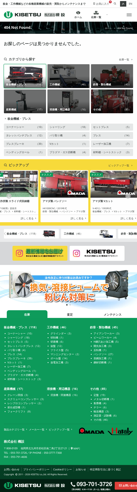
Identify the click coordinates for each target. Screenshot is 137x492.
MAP (76, 448)
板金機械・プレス (19, 119)
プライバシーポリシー (36, 469)
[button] (129, 15)
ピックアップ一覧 (119, 165)
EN (130, 4)
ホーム (108, 28)
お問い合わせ (11, 469)
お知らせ (81, 469)
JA (123, 4)
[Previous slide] (9, 196)
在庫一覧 (124, 59)
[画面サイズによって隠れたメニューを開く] (107, 14)
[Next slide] (128, 196)
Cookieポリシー (62, 469)
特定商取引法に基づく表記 (105, 469)
